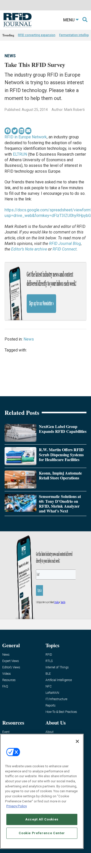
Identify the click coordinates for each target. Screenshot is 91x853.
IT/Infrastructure (56, 699)
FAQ (5, 686)
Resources (9, 680)
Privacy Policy (16, 806)
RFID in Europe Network (26, 137)
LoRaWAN (52, 693)
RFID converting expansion (36, 35)
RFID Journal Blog (65, 243)
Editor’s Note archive (29, 249)
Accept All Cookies (41, 819)
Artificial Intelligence (59, 680)
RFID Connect (65, 249)
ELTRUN (20, 154)
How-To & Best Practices (61, 712)
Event (6, 732)
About (50, 732)
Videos (6, 673)
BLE (48, 673)
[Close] (77, 741)
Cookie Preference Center (42, 833)
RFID (49, 654)
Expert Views (10, 661)
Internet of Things (57, 667)
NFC (49, 686)
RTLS (49, 661)
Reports (51, 705)
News (10, 55)
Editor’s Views (11, 667)
